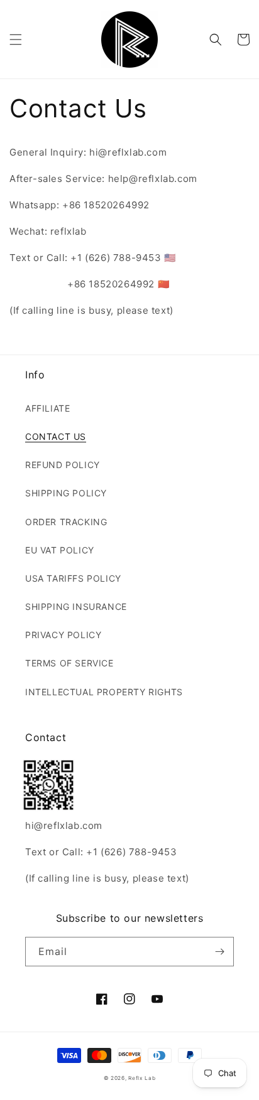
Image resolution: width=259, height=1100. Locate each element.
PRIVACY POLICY (63, 634)
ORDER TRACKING (66, 521)
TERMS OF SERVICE (69, 663)
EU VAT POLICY (59, 550)
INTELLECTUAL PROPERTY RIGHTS (104, 691)
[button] (16, 39)
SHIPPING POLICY (66, 493)
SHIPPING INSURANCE (76, 606)
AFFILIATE (47, 408)
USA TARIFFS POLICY (73, 578)
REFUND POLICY (62, 464)
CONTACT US (55, 436)
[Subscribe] (219, 951)
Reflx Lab (141, 1078)
